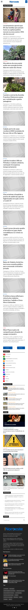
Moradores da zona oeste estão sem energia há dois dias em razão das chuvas (12, 65)
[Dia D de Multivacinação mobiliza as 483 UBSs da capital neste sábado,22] (14, 459)
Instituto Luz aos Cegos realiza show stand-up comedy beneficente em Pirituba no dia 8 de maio (16, 572)
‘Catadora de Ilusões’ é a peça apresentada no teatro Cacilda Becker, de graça (13, 431)
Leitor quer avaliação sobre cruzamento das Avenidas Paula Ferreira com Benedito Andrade (16, 389)
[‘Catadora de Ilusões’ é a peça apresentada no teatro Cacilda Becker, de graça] (14, 420)
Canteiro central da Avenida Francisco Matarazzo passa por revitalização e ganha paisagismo (13, 98)
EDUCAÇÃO (12, 588)
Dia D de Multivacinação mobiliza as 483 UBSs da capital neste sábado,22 (13, 469)
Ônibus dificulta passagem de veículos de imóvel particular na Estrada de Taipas (16, 404)
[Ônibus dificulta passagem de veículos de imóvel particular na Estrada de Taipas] (5, 403)
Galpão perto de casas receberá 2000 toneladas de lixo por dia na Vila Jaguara (13, 131)
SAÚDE (4, 328)
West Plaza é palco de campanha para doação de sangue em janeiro (12, 332)
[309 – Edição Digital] (5, 577)
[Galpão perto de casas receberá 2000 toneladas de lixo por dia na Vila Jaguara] (14, 118)
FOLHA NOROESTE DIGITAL (9, 592)
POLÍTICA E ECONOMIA (8, 597)
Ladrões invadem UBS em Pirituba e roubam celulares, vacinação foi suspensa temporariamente (13, 164)
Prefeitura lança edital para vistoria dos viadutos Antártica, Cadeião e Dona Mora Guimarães (13, 299)
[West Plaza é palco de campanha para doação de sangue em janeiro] (14, 319)
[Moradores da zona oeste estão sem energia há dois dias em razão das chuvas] (14, 52)
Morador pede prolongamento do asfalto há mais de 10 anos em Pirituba (16, 409)
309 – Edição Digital (12, 576)
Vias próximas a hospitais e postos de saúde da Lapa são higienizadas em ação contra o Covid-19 (13, 197)
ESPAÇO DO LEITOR (11, 386)
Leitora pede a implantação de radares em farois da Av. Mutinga (16, 395)
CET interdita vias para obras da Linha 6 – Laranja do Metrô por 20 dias (13, 450)
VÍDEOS (10, 599)
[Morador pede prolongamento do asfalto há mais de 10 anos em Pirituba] (5, 408)
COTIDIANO (5, 23)
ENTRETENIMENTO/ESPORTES (9, 590)
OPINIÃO (16, 595)
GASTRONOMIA (18, 592)
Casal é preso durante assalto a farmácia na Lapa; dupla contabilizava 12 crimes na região (14, 231)
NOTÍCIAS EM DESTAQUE (8, 595)
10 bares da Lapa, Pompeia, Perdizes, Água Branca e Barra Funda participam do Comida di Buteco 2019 (16, 581)
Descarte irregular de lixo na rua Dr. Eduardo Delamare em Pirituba (15, 399)
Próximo (20, 347)
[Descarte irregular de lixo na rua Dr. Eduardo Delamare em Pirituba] (5, 398)
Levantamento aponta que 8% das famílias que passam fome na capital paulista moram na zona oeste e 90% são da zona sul (13, 30)
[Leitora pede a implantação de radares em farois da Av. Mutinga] (5, 393)
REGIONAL (5, 93)
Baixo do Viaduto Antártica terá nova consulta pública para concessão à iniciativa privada (13, 265)
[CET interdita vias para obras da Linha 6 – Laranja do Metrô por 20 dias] (14, 440)
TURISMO (5, 599)
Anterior (7, 347)
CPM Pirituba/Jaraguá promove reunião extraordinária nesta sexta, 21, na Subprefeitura (14, 508)
